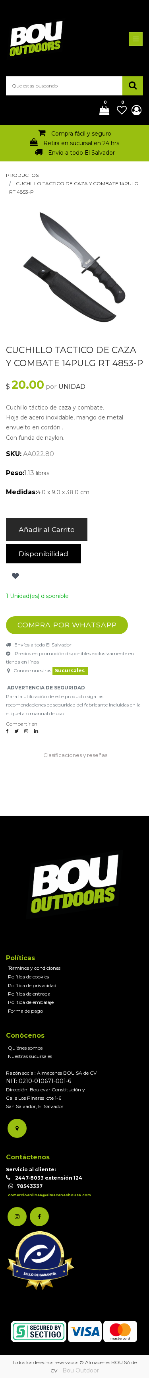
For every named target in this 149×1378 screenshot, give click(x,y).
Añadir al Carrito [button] (47, 529)
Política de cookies (28, 977)
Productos (22, 175)
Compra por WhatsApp (67, 625)
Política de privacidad (32, 985)
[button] (14, 576)
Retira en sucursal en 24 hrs (81, 143)
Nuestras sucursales (30, 1056)
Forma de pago (25, 1011)
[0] (101, 110)
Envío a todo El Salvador (81, 152)
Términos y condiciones (34, 968)
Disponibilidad (43, 553)
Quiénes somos (25, 1048)
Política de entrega (29, 994)
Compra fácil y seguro (81, 133)
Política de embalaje (31, 1002)
